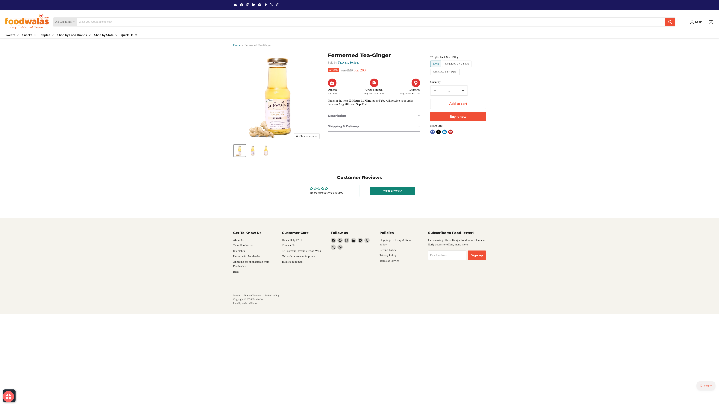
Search (236, 295)
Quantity (435, 82)
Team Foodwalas (243, 245)
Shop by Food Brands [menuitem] (72, 35)
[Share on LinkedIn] (444, 132)
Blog (236, 271)
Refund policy (272, 295)
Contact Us (288, 245)
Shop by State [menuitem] (104, 35)
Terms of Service (389, 260)
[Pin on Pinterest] (450, 132)
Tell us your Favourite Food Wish (301, 250)
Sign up (477, 255)
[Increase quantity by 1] (463, 91)
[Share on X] (438, 132)
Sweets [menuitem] (10, 35)
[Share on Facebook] (432, 132)
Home (236, 45)
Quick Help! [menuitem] (129, 35)
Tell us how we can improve (298, 256)
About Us (238, 240)
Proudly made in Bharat (245, 303)
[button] (697, 22)
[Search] (670, 22)
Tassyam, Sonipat (348, 62)
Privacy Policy (388, 255)
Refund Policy (388, 249)
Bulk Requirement (292, 261)
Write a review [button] (392, 190)
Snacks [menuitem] (27, 35)
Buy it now (458, 116)
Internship (239, 250)
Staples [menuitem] (45, 35)
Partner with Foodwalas (246, 256)
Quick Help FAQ (292, 240)
